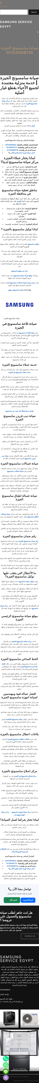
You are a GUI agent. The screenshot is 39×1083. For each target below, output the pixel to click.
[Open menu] (38, 32)
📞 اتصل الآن (12, 900)
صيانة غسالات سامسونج (15, 471)
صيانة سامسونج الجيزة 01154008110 (19, 50)
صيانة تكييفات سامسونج (30, 1025)
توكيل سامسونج (33, 244)
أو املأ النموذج (28, 900)
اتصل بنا (32, 126)
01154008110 (12, 150)
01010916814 (10, 145)
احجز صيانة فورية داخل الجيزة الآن (23, 153)
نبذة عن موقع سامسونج (19, 271)
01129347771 (11, 147)
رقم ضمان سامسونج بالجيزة (28, 541)
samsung (25, 1076)
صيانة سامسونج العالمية (14, 719)
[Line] (6, 1071)
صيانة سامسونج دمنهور (16, 290)
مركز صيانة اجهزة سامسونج (21, 812)
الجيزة (19, 201)
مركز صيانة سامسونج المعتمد (21, 641)
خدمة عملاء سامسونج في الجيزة (19, 372)
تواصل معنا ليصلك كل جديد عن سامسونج (20, 411)
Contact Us (30, 936)
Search (34, 12)
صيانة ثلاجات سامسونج (27, 333)
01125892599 (4, 6)
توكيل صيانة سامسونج (26, 581)
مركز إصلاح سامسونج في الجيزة (25, 776)
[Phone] (6, 1058)
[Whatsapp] (6, 1065)
